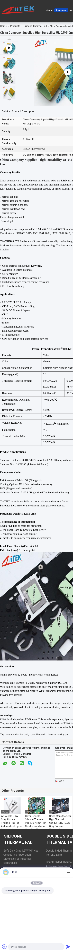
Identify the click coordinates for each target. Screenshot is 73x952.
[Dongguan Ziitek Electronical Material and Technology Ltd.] (18, 10)
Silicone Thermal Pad (35, 26)
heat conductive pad (17, 734)
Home (49, 10)
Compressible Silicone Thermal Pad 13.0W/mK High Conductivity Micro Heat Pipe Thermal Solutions (35, 824)
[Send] (68, 946)
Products (61, 10)
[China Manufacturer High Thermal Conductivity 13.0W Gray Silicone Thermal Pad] (60, 805)
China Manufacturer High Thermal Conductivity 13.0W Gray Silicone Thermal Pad (60, 823)
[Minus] (68, 872)
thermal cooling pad (58, 734)
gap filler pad (38, 734)
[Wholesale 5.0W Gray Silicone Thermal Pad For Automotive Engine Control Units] (12, 805)
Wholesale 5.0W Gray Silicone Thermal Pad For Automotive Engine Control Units (11, 823)
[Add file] (4, 946)
